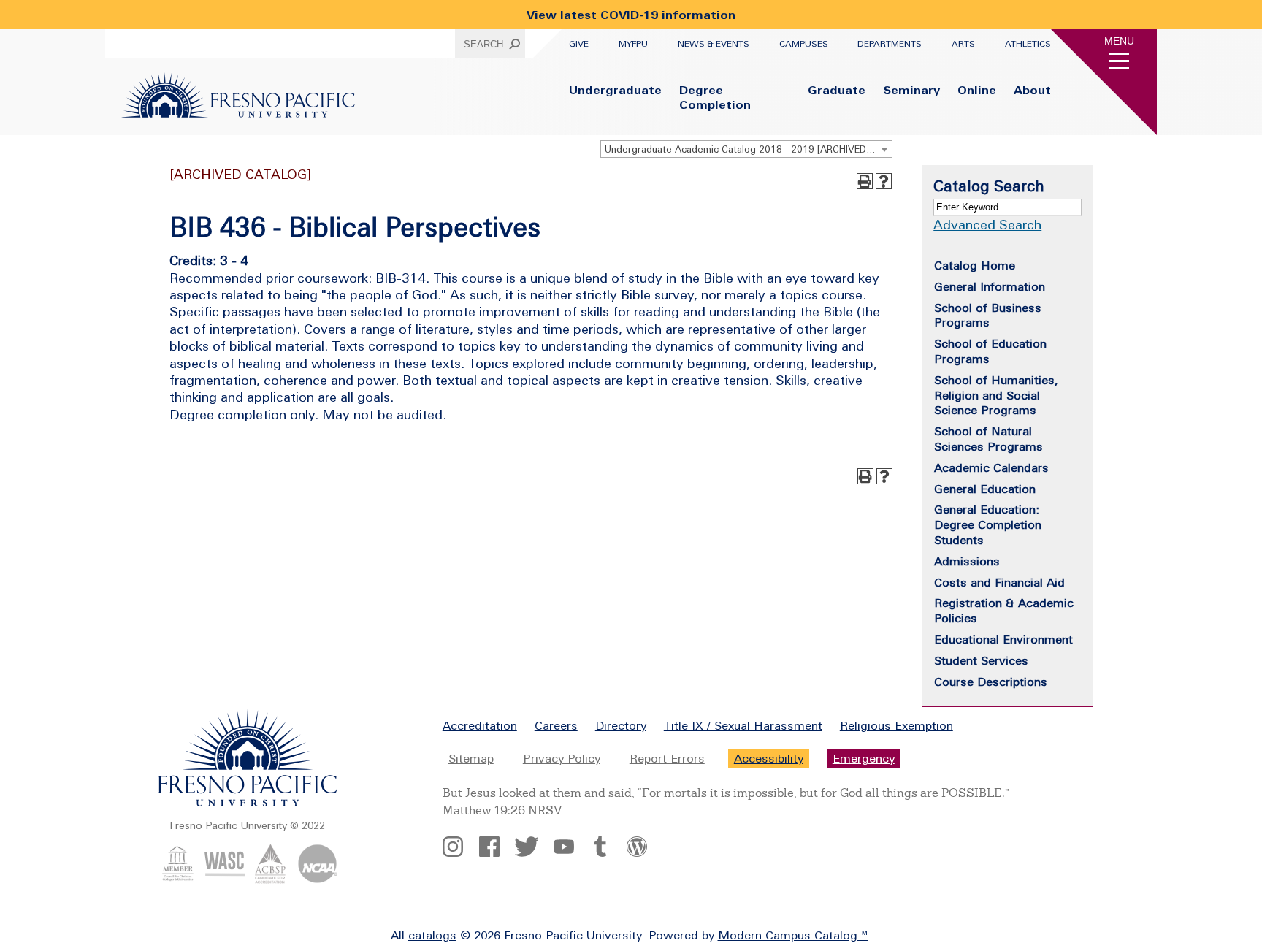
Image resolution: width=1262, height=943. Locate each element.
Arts (963, 44)
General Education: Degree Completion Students (987, 524)
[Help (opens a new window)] (884, 181)
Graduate (836, 89)
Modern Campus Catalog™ (793, 935)
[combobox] (746, 149)
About (1032, 89)
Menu (1119, 41)
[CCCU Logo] (178, 879)
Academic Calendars (991, 467)
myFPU (633, 44)
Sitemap (471, 758)
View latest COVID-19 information (631, 14)
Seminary (911, 89)
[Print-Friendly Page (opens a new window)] (865, 181)
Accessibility (768, 758)
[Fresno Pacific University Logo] (238, 113)
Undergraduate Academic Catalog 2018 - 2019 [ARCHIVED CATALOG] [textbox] (748, 149)
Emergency (864, 758)
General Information (989, 286)
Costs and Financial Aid (999, 582)
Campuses (803, 44)
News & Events (713, 44)
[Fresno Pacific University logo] (247, 803)
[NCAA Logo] (317, 879)
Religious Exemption (896, 725)
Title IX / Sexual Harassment (743, 725)
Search (483, 44)
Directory (620, 725)
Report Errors (667, 758)
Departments (889, 44)
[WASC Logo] (224, 879)
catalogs (432, 935)
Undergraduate (615, 89)
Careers (556, 725)
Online (976, 89)
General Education (985, 488)
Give (579, 44)
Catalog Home (974, 265)
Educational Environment (1003, 639)
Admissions (967, 561)
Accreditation (480, 725)
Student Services (981, 660)
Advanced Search (987, 224)
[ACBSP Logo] (271, 879)
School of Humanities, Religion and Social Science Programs (996, 395)
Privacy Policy (561, 758)
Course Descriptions (990, 681)
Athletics (1028, 44)
